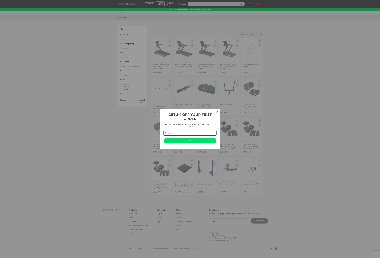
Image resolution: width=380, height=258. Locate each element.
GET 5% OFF (190, 141)
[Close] (217, 111)
